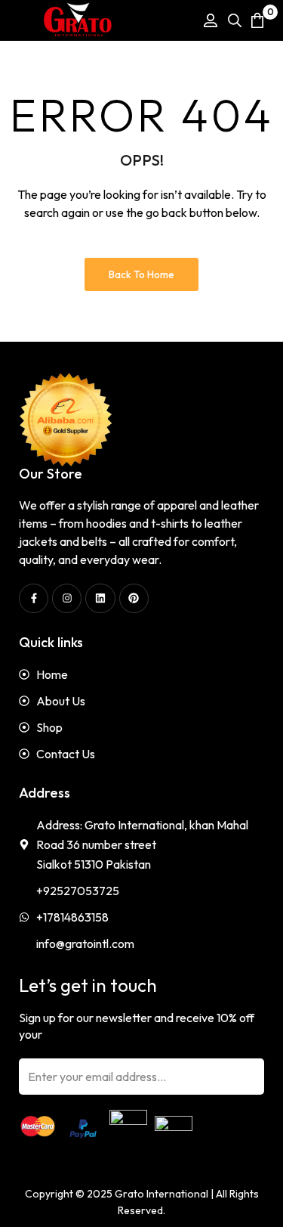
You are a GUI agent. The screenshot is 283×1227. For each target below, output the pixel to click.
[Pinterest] (134, 598)
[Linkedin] (100, 598)
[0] (257, 20)
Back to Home (141, 274)
